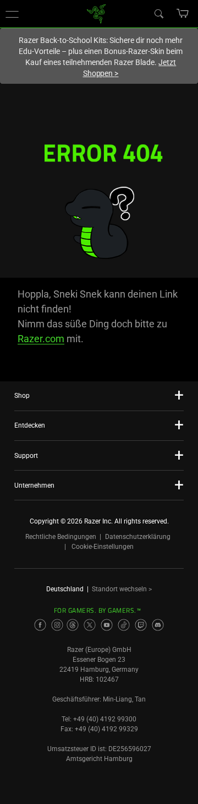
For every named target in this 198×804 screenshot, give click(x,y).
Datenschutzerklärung (137, 537)
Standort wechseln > (122, 589)
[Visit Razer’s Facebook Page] (40, 625)
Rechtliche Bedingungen (60, 537)
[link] (96, 13)
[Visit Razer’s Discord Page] (158, 625)
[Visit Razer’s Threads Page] (72, 625)
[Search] (158, 13)
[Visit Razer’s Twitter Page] (89, 625)
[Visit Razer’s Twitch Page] (140, 625)
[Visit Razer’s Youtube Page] (106, 625)
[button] (12, 13)
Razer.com (41, 338)
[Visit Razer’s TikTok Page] (123, 625)
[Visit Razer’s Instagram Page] (57, 625)
